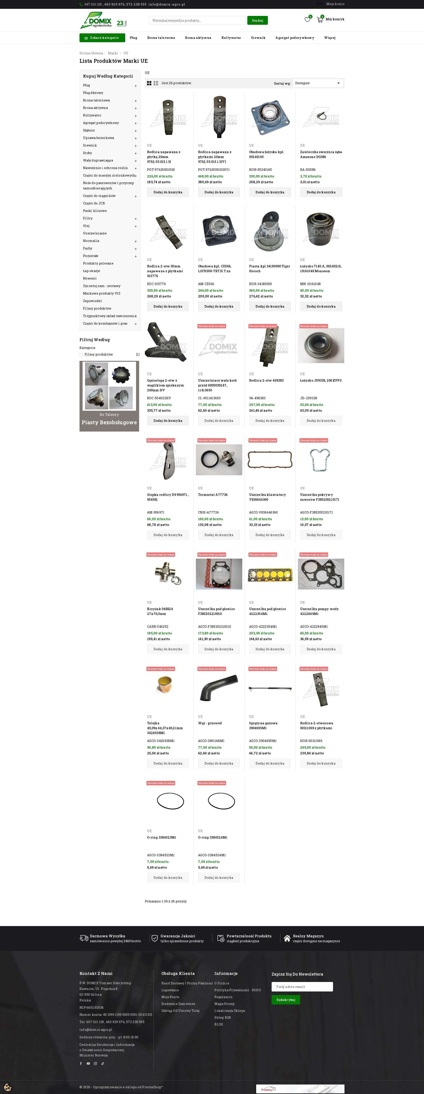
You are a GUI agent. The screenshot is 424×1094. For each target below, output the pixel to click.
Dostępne (318, 83)
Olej (86, 226)
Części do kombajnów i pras (105, 323)
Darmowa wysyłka (107, 936)
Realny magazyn (308, 936)
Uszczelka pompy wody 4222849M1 (319, 611)
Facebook (81, 1063)
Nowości (90, 278)
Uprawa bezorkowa (98, 138)
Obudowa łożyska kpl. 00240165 (266, 154)
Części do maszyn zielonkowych (109, 175)
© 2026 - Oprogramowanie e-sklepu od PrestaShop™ (121, 1087)
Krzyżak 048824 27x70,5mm (160, 611)
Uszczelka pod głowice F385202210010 (216, 611)
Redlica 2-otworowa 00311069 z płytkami (316, 725)
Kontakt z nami (96, 973)
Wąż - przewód (210, 723)
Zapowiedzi (92, 301)
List (156, 83)
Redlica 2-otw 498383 (266, 380)
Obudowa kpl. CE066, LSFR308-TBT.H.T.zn (214, 268)
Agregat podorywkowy (294, 38)
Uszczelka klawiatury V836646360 (267, 497)
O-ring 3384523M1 (161, 837)
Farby (87, 248)
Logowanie (170, 990)
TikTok (102, 1063)
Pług (133, 38)
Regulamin (223, 997)
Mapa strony (224, 1004)
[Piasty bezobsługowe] (109, 396)
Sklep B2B (222, 1017)
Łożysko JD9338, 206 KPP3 (320, 380)
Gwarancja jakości (178, 936)
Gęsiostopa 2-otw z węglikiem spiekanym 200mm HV (165, 385)
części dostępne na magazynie (316, 941)
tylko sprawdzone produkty (182, 941)
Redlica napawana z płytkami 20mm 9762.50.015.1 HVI (214, 157)
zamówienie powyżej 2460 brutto (115, 941)
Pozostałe (90, 256)
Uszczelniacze (95, 233)
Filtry (88, 218)
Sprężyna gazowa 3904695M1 (263, 725)
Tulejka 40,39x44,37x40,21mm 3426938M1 (165, 728)
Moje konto (170, 997)
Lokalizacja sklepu (229, 1010)
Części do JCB (94, 203)
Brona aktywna (198, 38)
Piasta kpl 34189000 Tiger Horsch (269, 268)
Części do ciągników (99, 196)
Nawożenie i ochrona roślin (105, 168)
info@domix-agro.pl (96, 1029)
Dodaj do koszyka (167, 192)
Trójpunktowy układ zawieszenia (109, 316)
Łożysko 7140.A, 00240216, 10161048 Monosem (321, 268)
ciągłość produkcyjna (243, 941)
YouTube (88, 1063)
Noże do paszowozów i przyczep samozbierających (108, 185)
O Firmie (221, 983)
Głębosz (89, 130)
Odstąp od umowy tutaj (180, 1010)
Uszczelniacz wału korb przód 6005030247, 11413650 (217, 385)
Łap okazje (91, 271)
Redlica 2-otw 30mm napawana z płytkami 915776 (165, 271)
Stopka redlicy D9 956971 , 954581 (168, 497)
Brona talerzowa (161, 38)
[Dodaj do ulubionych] (187, 105)
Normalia (91, 241)
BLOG (218, 1024)
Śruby (87, 153)
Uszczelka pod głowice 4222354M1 (267, 611)
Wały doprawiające (98, 160)
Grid (149, 83)
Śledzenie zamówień (178, 1004)
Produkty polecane (98, 263)
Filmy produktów (97, 308)
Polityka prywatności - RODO (237, 990)
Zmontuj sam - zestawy (101, 286)
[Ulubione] (307, 19)
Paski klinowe (95, 211)
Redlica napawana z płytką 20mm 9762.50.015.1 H (163, 157)
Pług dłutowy (93, 93)
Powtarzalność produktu (249, 936)
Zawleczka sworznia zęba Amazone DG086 (321, 154)
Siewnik (258, 38)
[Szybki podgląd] (187, 98)
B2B (320, 4)
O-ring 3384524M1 (213, 837)
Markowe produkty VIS (101, 293)
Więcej (329, 38)
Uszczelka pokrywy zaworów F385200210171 (319, 497)
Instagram (95, 1063)
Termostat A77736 (213, 495)
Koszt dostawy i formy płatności (187, 983)
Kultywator (231, 38)
